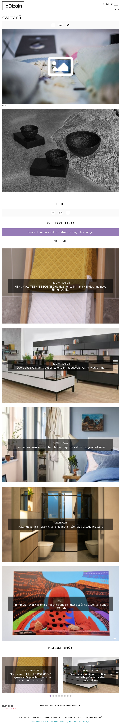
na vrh (116, 706)
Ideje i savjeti (60, 523)
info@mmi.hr (56, 717)
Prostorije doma (60, 443)
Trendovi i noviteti (60, 283)
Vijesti (60, 601)
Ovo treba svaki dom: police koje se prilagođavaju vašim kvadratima (60, 367)
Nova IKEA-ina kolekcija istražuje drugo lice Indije (60, 232)
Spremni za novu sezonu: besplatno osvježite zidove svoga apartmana (60, 447)
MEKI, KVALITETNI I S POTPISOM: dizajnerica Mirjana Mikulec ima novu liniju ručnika (60, 288)
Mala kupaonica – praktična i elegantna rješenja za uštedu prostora (60, 527)
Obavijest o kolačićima (61, 722)
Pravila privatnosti (39, 722)
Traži (116, 10)
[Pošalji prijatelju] (68, 25)
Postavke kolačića (82, 722)
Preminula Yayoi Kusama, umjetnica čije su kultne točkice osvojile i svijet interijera (61, 606)
